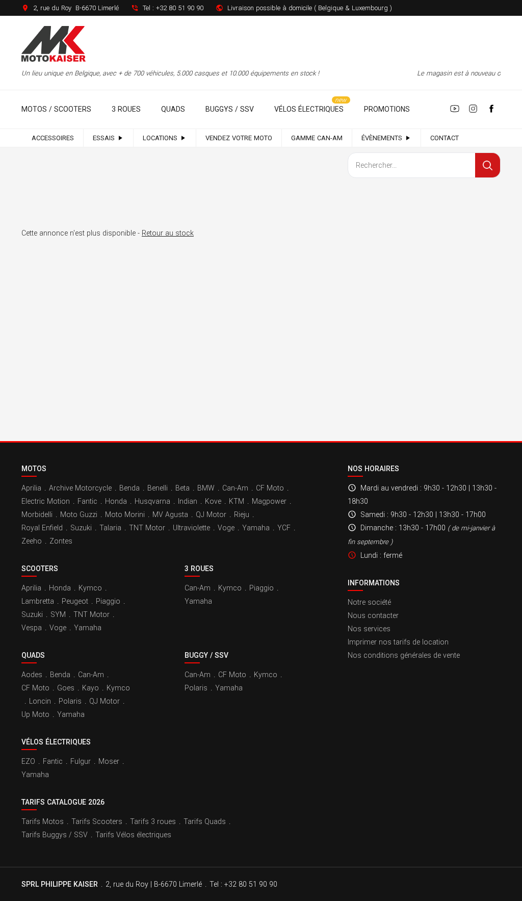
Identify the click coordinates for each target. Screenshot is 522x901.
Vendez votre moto (238, 138)
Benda (129, 488)
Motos (33, 469)
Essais (104, 138)
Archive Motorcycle (80, 488)
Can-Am (235, 488)
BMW (206, 488)
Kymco (90, 588)
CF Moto (270, 488)
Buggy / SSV (206, 655)
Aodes (31, 675)
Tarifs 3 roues (153, 821)
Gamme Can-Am (317, 138)
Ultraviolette (191, 528)
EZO (28, 761)
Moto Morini (125, 514)
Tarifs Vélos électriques (133, 835)
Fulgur (80, 761)
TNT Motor (147, 528)
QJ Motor (211, 514)
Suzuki (81, 528)
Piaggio (108, 601)
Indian (187, 501)
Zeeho (31, 541)
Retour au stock (168, 233)
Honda (116, 501)
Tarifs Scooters (96, 821)
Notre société (369, 602)
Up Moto (35, 714)
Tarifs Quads (205, 821)
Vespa (31, 628)
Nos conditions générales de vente (404, 655)
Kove (213, 501)
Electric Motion (45, 501)
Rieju (241, 514)
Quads (173, 109)
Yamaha (256, 528)
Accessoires (53, 138)
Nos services (369, 629)
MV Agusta (170, 514)
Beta (182, 488)
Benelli (157, 488)
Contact (444, 138)
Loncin (40, 701)
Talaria (110, 528)
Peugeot (75, 601)
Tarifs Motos (42, 821)
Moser (108, 761)
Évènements (381, 138)
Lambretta (37, 601)
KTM (236, 501)
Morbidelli (37, 514)
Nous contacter (373, 615)
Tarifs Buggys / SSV (54, 835)
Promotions (387, 109)
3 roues (126, 109)
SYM (58, 614)
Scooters (39, 568)
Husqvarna (152, 501)
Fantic (87, 501)
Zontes (60, 541)
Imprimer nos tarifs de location (398, 642)
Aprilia (31, 488)
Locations (160, 138)
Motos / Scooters (56, 109)
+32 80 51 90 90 (179, 8)
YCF (284, 528)
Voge (226, 528)
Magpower (269, 501)
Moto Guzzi (78, 514)
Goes (65, 688)
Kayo (90, 688)
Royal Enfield (42, 528)
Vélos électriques (309, 109)
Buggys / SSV (229, 109)
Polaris (70, 701)
